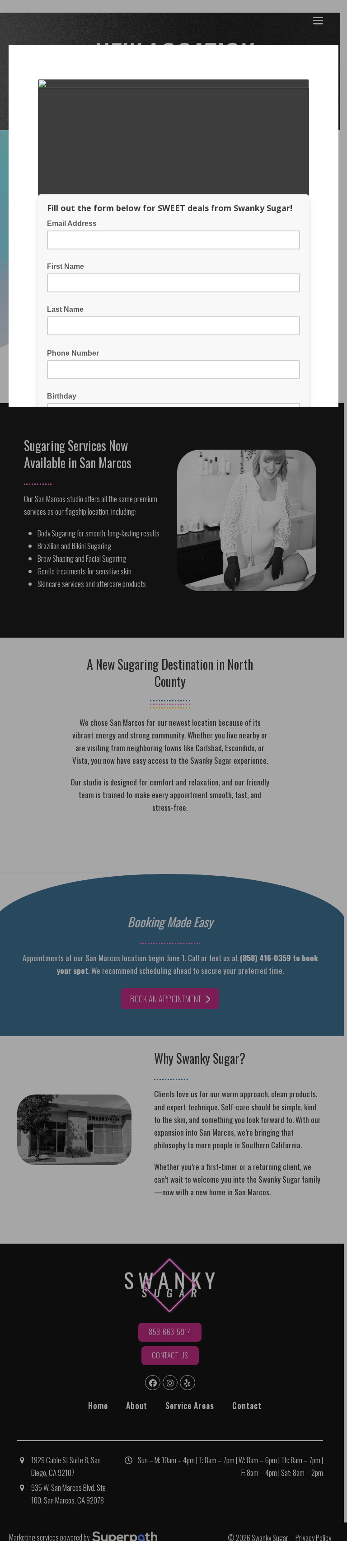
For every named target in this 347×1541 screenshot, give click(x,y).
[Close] (330, 52)
